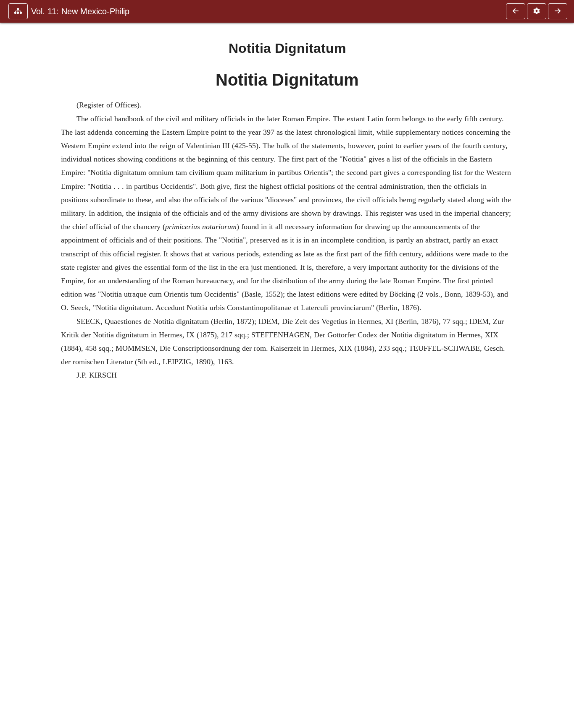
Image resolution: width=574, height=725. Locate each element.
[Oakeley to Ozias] (557, 11)
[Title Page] (515, 11)
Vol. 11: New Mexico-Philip (80, 11)
